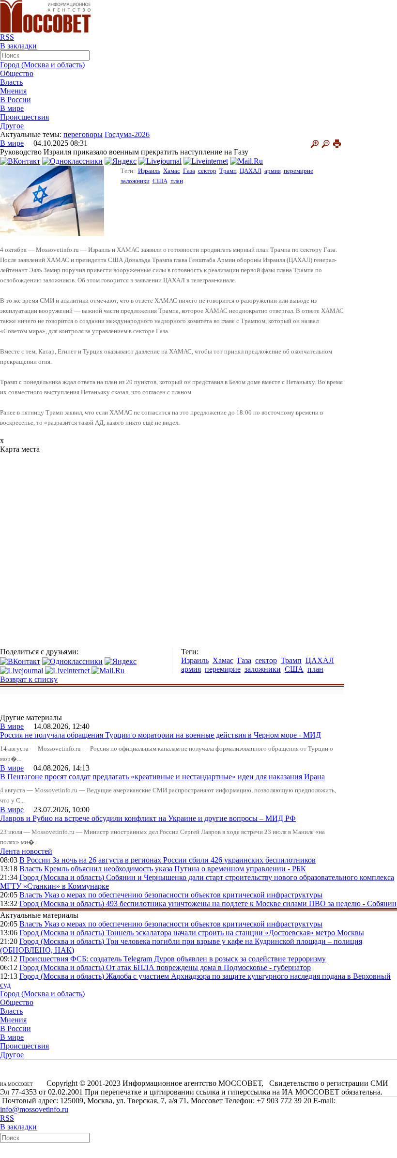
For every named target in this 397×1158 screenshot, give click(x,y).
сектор (207, 170)
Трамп (228, 170)
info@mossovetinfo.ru (34, 1109)
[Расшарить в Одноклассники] (72, 160)
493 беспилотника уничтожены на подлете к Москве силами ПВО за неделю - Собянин (251, 903)
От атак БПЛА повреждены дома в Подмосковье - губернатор (208, 967)
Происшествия (24, 117)
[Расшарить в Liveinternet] (205, 160)
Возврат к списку (29, 679)
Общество (16, 73)
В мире (12, 108)
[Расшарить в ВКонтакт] (20, 160)
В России (15, 99)
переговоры (83, 134)
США (160, 181)
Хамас (171, 170)
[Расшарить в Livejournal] (160, 160)
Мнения (13, 91)
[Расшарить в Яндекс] (121, 160)
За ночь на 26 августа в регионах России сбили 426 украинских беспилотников (184, 860)
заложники (135, 181)
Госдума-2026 (127, 134)
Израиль (149, 170)
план (176, 181)
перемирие (298, 170)
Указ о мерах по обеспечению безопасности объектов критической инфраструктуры (183, 895)
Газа (189, 170)
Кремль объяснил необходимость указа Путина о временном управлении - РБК (175, 869)
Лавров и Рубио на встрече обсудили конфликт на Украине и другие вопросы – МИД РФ (148, 818)
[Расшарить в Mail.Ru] (246, 160)
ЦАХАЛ (250, 170)
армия (272, 170)
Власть (11, 82)
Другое (12, 126)
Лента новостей (26, 851)
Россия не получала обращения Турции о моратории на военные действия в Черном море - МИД (160, 735)
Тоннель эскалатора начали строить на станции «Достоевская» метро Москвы (235, 932)
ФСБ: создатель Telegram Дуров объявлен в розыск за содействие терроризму (198, 959)
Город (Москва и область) (42, 65)
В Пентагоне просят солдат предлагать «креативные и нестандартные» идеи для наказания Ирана (162, 776)
